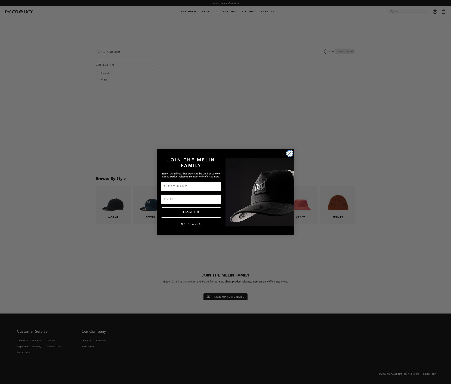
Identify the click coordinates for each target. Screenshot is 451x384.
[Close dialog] (290, 153)
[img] (290, 153)
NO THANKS (191, 224)
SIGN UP (191, 212)
